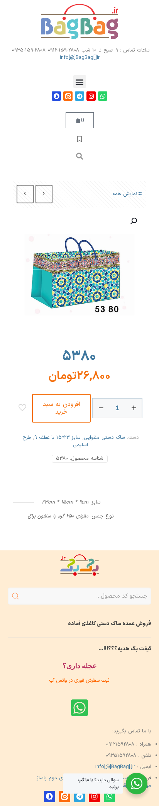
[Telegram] (79, 96)
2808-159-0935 (29, 50)
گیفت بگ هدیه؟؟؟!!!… (124, 649)
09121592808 (120, 744)
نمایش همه (124, 194)
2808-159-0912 (63, 50)
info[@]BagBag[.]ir (80, 58)
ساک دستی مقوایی (104, 438)
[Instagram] (91, 96)
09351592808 (121, 756)
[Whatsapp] (102, 96)
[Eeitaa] (68, 96)
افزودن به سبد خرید (61, 408)
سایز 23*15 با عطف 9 (57, 438)
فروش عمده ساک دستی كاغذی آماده (109, 624)
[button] (79, 81)
